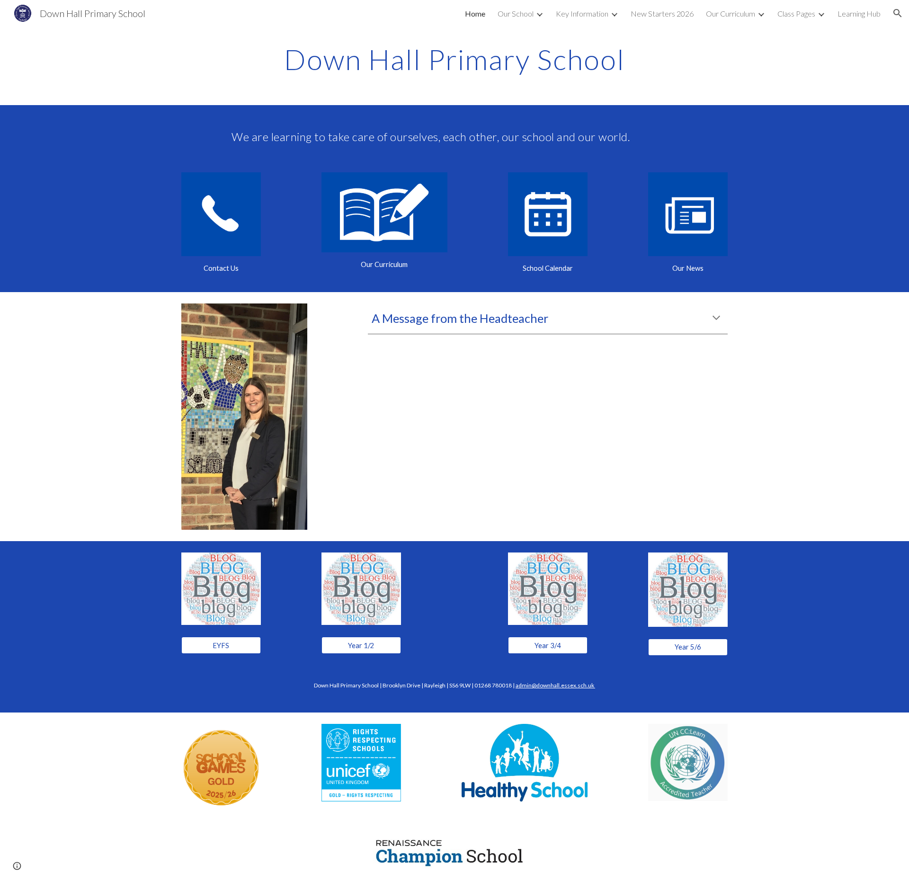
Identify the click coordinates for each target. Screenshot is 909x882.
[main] (454, 59)
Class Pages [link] (796, 13)
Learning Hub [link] (859, 13)
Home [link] (475, 13)
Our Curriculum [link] (730, 13)
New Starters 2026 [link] (662, 13)
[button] (897, 13)
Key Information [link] (582, 13)
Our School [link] (516, 13)
